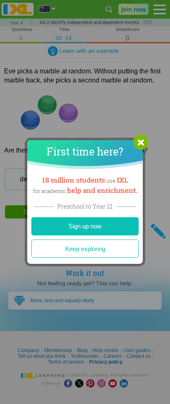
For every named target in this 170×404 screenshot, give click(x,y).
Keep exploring (85, 248)
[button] (141, 142)
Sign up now (85, 226)
